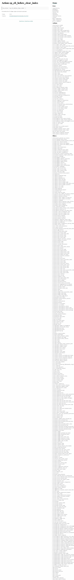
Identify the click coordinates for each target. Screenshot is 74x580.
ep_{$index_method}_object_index (61, 128)
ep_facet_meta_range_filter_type (61, 253)
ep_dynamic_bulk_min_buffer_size (61, 214)
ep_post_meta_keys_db (58, 399)
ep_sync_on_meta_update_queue (60, 106)
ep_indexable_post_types (59, 348)
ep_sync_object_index (58, 102)
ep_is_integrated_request (59, 368)
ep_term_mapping (57, 509)
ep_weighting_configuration (60, 524)
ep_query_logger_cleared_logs (60, 88)
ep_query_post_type (57, 442)
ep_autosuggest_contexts (59, 157)
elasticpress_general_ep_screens (61, 138)
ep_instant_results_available (60, 79)
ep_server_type (56, 470)
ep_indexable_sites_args (59, 351)
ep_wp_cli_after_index (58, 122)
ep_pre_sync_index (57, 86)
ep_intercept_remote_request (60, 360)
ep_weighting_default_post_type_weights (63, 530)
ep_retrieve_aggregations (59, 92)
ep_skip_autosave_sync (58, 480)
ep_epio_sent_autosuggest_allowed (61, 62)
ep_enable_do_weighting (58, 222)
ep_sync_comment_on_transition (60, 100)
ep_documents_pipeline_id (59, 209)
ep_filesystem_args (57, 311)
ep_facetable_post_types (59, 297)
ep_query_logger (57, 431)
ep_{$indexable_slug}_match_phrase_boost (63, 562)
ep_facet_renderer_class (59, 276)
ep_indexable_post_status (59, 347)
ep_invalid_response (58, 83)
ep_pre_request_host (58, 416)
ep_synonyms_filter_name (59, 505)
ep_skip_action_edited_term (60, 478)
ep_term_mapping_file (58, 510)
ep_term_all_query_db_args (59, 506)
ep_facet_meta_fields (58, 248)
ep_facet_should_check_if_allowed (61, 282)
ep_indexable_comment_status (60, 345)
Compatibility (56, 8)
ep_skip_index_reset (58, 483)
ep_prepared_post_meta (58, 430)
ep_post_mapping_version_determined (62, 395)
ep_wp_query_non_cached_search (60, 126)
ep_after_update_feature (59, 40)
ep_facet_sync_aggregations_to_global (62, 284)
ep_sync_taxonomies (57, 497)
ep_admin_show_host (57, 148)
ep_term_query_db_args (58, 511)
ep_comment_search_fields (59, 180)
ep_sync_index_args (57, 493)
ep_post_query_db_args (58, 405)
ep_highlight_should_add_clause (61, 326)
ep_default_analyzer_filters (60, 196)
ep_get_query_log (57, 323)
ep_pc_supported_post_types (60, 387)
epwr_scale (55, 574)
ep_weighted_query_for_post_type (61, 523)
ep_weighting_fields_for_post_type (61, 531)
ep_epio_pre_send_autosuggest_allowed (62, 61)
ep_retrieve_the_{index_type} (60, 458)
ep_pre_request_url (57, 417)
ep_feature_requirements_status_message (63, 310)
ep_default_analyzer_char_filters (61, 195)
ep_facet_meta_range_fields (60, 250)
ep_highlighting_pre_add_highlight (61, 70)
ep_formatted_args (57, 315)
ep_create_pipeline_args (59, 192)
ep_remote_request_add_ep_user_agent (62, 453)
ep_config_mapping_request (59, 189)
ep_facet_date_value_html (59, 237)
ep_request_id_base (57, 457)
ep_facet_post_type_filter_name (61, 266)
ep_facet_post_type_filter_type (61, 267)
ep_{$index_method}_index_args (60, 553)
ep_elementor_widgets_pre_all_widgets (62, 220)
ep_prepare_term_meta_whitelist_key (62, 429)
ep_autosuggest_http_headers (60, 160)
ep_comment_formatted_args (59, 175)
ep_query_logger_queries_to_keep (61, 438)
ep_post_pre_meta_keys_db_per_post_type (63, 404)
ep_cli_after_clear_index (59, 44)
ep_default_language (58, 200)
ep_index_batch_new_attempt (60, 71)
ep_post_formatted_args (58, 390)
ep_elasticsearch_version (59, 218)
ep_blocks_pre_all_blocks (59, 167)
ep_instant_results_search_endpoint (62, 82)
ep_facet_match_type (58, 245)
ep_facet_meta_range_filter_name (61, 251)
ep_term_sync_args (57, 517)
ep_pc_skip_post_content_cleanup (61, 385)
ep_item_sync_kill (57, 369)
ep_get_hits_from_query (58, 320)
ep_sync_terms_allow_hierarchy (60, 498)
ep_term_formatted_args (58, 508)
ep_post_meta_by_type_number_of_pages (62, 398)
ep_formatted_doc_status (59, 69)
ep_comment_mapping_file (59, 178)
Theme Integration (57, 19)
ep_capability (56, 174)
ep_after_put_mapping (58, 33)
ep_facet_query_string (58, 275)
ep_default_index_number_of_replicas (62, 197)
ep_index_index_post (58, 74)
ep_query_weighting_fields (59, 447)
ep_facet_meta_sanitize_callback (61, 255)
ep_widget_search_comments (59, 535)
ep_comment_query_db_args (59, 179)
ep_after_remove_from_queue (60, 34)
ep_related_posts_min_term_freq (61, 452)
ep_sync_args (56, 491)
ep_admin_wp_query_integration (60, 151)
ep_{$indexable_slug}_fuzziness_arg (62, 557)
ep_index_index (56, 73)
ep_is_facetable (57, 363)
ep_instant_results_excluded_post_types (63, 355)
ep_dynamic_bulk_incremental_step (61, 211)
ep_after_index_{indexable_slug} (61, 31)
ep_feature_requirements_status (61, 306)
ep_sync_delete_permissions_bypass (61, 492)
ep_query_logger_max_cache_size (61, 436)
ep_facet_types (56, 289)
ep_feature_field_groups (59, 301)
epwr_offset (56, 572)
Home (55, 3)
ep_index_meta (56, 339)
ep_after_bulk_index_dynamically (61, 30)
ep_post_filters (57, 389)
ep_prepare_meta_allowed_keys (60, 420)
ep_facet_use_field (57, 290)
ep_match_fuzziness (57, 373)
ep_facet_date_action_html (59, 232)
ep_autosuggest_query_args (59, 163)
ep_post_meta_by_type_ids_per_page (61, 396)
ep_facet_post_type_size (59, 268)
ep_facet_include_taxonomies (60, 244)
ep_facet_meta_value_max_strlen (61, 263)
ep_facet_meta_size (57, 257)
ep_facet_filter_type (58, 242)
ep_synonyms (56, 501)
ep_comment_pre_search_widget (60, 53)
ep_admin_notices (57, 145)
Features (55, 13)
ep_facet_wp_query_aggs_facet (60, 295)
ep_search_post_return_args (60, 462)
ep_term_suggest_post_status (60, 514)
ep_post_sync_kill (57, 409)
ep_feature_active (57, 299)
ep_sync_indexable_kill (58, 101)
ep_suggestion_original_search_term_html (63, 489)
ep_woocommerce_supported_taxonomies (62, 549)
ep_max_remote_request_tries (60, 376)
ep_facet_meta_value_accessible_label (62, 259)
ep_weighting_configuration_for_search (63, 527)
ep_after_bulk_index (58, 29)
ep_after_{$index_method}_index (61, 42)
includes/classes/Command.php (16, 16)
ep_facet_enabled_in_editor (60, 240)
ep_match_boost (56, 372)
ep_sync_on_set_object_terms (60, 108)
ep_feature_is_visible (58, 304)
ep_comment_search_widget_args (60, 182)
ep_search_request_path (58, 464)
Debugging (55, 9)
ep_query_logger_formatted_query (61, 434)
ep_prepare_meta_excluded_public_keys (62, 423)
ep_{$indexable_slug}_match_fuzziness (62, 561)
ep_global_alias (57, 324)
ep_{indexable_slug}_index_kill (61, 566)
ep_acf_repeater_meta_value (60, 139)
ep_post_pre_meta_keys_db (59, 403)
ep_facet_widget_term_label (60, 294)
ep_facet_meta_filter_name (59, 249)
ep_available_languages (58, 166)
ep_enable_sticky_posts (58, 224)
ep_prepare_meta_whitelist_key (60, 425)
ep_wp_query (56, 124)
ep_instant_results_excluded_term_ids (62, 356)
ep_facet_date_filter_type (59, 236)
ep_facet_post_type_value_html (60, 271)
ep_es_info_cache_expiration (60, 226)
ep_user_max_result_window (59, 522)
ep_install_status (57, 354)
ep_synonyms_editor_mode (59, 502)
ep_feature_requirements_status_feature (63, 308)
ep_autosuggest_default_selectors (61, 158)
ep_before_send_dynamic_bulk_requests (62, 43)
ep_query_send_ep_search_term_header (62, 445)
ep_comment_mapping (57, 176)
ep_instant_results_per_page (60, 80)
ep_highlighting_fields (58, 329)
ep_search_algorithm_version (60, 460)
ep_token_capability (58, 113)
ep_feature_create (57, 65)
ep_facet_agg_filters (58, 229)
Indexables (55, 14)
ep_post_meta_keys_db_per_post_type (62, 400)
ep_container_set (57, 191)
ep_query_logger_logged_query (60, 90)
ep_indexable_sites (57, 350)
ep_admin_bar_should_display (60, 141)
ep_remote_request (57, 91)
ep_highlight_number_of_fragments (61, 325)
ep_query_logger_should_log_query (61, 439)
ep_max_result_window (58, 377)
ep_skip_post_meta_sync (58, 484)
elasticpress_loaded (58, 25)
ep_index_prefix (57, 342)
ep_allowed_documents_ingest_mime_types (63, 154)
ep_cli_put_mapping (57, 49)
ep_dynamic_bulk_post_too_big (60, 58)
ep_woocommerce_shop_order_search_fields (63, 548)
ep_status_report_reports (59, 487)
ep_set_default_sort (58, 471)
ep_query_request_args (58, 443)
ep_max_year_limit (57, 381)
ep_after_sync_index (58, 39)
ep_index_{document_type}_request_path (63, 343)
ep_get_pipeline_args (58, 321)
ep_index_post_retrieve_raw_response (62, 75)
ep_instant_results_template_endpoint (62, 357)
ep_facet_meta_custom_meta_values (61, 246)
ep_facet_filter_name (58, 241)
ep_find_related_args (58, 312)
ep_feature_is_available (59, 303)
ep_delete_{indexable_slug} (60, 56)
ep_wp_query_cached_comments (60, 550)
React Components (57, 18)
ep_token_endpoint (57, 519)
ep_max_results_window (58, 378)
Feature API (56, 12)
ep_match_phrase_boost (58, 374)
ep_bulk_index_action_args (59, 169)
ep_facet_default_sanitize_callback (62, 239)
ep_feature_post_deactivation (60, 68)
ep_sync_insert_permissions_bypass (61, 495)
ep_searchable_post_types (59, 469)
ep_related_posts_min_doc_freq (60, 451)
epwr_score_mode (57, 575)
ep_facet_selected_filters (59, 281)
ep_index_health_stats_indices (60, 338)
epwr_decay (55, 568)
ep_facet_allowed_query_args (60, 231)
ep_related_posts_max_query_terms (61, 449)
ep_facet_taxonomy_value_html (60, 288)
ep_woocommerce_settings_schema (61, 546)
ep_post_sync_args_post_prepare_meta (62, 408)
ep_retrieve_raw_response (59, 93)
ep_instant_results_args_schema (61, 78)
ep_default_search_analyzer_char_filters (63, 201)
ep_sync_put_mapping (58, 110)
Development (56, 10)
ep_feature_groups (57, 302)
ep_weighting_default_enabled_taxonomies (63, 528)
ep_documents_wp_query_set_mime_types (62, 210)
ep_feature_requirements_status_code (62, 307)
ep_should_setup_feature (59, 474)
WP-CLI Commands (57, 21)
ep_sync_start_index (58, 112)
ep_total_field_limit (58, 520)
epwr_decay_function (58, 571)
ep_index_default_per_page (59, 337)
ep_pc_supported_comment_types (60, 386)
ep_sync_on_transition (58, 109)
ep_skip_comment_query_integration (61, 482)
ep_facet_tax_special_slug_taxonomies (62, 285)
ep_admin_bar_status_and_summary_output (63, 144)
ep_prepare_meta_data (58, 422)
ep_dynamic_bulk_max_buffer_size (61, 213)
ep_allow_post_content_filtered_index (62, 153)
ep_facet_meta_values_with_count (61, 264)
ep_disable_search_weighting (60, 205)
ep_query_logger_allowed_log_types (61, 433)
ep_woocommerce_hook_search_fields (61, 118)
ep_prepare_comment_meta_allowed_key (62, 418)
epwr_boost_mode (57, 567)
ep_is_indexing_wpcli (58, 367)
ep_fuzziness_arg (57, 317)
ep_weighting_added (57, 117)
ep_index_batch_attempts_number (61, 336)
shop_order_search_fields (59, 579)
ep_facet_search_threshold (59, 279)
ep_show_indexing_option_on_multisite (62, 475)
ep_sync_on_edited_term (58, 105)
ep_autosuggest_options (58, 162)
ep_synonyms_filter (57, 504)
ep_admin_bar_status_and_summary (61, 143)
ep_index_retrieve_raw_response (61, 77)
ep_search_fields (57, 461)
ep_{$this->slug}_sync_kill (60, 564)
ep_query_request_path (58, 444)
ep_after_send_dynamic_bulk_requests (62, 37)
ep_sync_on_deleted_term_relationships (63, 104)
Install (54, 17)
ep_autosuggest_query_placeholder (61, 165)
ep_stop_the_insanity (58, 99)
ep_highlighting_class (58, 328)
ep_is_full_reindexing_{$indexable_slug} (63, 364)
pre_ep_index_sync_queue (59, 131)
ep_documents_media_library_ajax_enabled (63, 207)
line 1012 (26, 16)
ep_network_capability (58, 383)
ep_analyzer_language (58, 156)
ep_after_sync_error (58, 38)
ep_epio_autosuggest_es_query (60, 60)
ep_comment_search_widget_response (61, 184)
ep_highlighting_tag (58, 330)
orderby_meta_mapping (58, 577)
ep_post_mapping (57, 391)
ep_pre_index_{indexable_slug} (60, 412)
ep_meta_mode (56, 382)
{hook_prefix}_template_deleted (61, 132)
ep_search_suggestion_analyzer (60, 466)
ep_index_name (56, 341)
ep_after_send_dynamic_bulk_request (62, 35)
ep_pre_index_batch (57, 84)
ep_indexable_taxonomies (59, 352)
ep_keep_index (56, 370)
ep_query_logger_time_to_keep (60, 440)
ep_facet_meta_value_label (59, 262)
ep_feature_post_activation (60, 66)
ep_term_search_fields (58, 513)
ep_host (54, 332)
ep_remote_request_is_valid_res (61, 455)
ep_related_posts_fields (59, 448)
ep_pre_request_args (58, 414)
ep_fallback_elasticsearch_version (61, 298)
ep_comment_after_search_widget (61, 52)
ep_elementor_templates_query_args (61, 219)
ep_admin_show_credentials (59, 147)
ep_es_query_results (58, 227)
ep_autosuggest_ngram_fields (60, 161)
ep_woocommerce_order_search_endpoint (62, 119)
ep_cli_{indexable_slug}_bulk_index (62, 51)
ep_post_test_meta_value (59, 411)
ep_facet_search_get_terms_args (61, 277)
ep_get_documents (57, 319)
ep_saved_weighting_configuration (61, 95)
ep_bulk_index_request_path (60, 170)
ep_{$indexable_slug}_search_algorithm (63, 563)
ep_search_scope (57, 465)
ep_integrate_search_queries (60, 359)
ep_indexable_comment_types (60, 346)
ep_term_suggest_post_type (59, 515)
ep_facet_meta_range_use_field (60, 254)
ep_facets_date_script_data (60, 64)
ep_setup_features (57, 97)
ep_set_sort (56, 473)
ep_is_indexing (56, 365)
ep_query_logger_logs (58, 435)
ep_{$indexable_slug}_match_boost (61, 558)
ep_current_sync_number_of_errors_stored (63, 193)
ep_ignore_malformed (58, 334)
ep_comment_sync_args (58, 185)
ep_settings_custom (57, 96)
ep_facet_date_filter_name (59, 235)
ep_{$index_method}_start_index (61, 130)
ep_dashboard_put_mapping (59, 55)
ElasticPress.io (21, 21)
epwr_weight (56, 576)
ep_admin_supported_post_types (60, 149)
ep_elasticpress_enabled (59, 215)
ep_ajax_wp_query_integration (60, 152)
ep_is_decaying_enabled (58, 361)
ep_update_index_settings (59, 114)
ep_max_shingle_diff (58, 379)
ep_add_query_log (57, 26)
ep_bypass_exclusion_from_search (61, 173)
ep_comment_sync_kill (58, 187)
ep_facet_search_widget (58, 280)
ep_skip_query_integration (59, 486)
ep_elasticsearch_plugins (59, 217)
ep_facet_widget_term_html (59, 293)
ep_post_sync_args (57, 407)
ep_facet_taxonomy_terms (59, 286)
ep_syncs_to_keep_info (58, 500)
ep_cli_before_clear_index (59, 47)
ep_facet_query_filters (58, 273)
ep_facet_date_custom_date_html (61, 233)
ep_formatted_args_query (59, 316)
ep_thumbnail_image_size (59, 518)
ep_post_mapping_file (58, 392)
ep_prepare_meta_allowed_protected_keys (63, 421)
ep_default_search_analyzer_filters (62, 202)
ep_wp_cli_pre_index (58, 123)
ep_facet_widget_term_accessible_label (63, 292)
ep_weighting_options (58, 533)
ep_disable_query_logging (59, 204)
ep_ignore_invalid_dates (59, 333)
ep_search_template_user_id (60, 467)
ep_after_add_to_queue (58, 27)
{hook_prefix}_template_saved (60, 134)
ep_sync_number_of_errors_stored (61, 496)
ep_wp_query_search (57, 127)
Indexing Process (57, 16)
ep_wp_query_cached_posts (59, 552)
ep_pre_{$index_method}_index (60, 87)
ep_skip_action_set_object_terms (61, 479)
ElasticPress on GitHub (29, 21)
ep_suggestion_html (57, 488)
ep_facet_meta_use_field (59, 258)
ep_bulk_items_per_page (58, 171)
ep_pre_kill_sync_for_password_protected (63, 413)
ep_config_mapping (57, 188)
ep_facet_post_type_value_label (61, 272)
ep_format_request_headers (59, 314)
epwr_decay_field (57, 570)
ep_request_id (56, 456)
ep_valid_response (57, 115)
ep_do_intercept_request (59, 206)
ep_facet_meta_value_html (59, 260)
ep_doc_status (56, 57)
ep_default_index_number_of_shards (61, 198)
